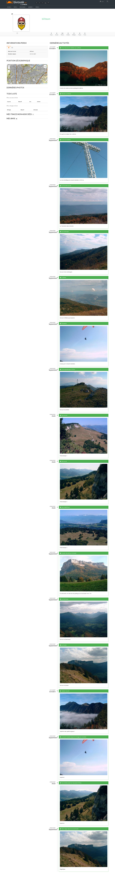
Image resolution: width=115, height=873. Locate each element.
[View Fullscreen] (9, 71)
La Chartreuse (65, 599)
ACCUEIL (9, 7)
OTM (46, 83)
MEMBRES (30, 7)
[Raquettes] (39, 3)
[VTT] (45, 3)
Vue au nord (64, 415)
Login (102, 1)
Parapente (64, 323)
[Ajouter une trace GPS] (12, 14)
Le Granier (64, 645)
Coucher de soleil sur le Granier (69, 553)
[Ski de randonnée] (42, 3)
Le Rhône (64, 277)
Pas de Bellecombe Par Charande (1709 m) (71, 782)
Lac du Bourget (65, 231)
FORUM (37, 7)
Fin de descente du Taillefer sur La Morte (71, 47)
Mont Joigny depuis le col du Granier (70, 828)
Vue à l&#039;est (66, 507)
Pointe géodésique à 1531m (68, 369)
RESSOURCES (22, 7)
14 (62, 33)
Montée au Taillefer (66, 93)
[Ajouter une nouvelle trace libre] (33, 114)
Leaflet (42, 83)
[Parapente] (48, 3)
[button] (9, 66)
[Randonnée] (36, 3)
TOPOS (15, 7)
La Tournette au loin (66, 185)
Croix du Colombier (66, 139)
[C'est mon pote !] (17, 33)
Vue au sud (64, 461)
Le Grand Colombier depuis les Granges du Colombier (73, 737)
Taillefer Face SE (65, 691)
